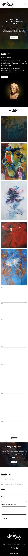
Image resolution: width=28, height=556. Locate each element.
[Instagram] (14, 548)
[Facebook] (11, 548)
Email (3, 497)
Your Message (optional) (8, 504)
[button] (25, 4)
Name (3, 489)
